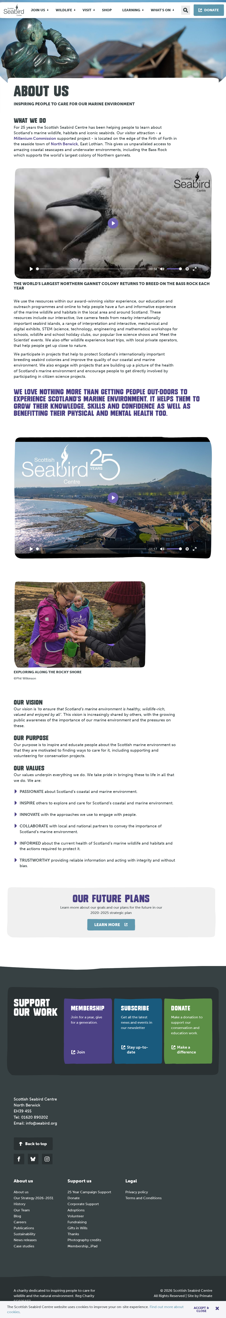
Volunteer (76, 1216)
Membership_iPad (83, 1246)
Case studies (24, 1246)
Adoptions (76, 1210)
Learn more (107, 924)
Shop (107, 10)
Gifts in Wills (77, 1228)
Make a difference (191, 1051)
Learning (131, 10)
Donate (74, 1198)
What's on (161, 10)
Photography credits (84, 1240)
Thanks (73, 1234)
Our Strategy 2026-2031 (33, 1198)
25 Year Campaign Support (89, 1192)
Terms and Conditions (143, 1198)
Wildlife (64, 10)
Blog (17, 1216)
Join (82, 1053)
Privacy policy (136, 1192)
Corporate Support (83, 1204)
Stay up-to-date (137, 1051)
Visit (87, 10)
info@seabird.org (41, 1123)
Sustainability (24, 1234)
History (19, 1204)
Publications (24, 1228)
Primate (206, 1296)
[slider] (91, 269)
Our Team (22, 1210)
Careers (20, 1222)
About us (21, 1192)
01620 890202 (34, 1117)
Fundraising (77, 1222)
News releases (25, 1240)
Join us (38, 10)
